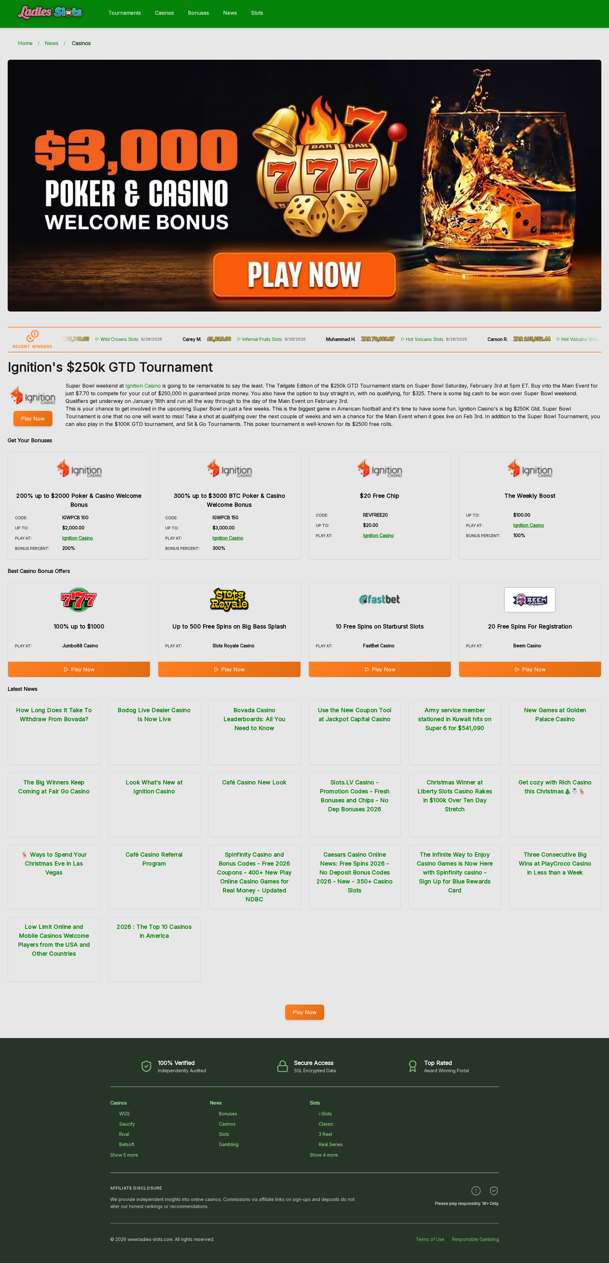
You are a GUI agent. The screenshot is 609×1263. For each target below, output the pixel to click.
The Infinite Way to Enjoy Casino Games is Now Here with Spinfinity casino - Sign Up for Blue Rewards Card (455, 872)
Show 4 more (324, 1155)
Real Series (331, 1144)
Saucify (127, 1124)
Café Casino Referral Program (154, 859)
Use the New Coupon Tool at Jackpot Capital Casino (355, 714)
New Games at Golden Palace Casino (555, 714)
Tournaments (124, 13)
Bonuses (198, 13)
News (230, 13)
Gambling (228, 1144)
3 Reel (325, 1134)
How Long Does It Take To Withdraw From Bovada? (54, 714)
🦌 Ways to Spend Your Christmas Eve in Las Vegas (54, 863)
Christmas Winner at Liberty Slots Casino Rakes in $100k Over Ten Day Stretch (455, 795)
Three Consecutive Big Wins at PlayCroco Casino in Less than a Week (555, 863)
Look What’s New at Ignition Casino (154, 787)
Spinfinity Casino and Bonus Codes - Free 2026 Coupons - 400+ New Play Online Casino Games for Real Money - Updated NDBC (254, 877)
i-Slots (325, 1113)
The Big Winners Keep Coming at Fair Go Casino (54, 787)
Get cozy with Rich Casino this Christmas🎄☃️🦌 (555, 787)
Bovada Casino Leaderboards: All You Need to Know (254, 719)
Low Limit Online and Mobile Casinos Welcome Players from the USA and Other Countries (54, 940)
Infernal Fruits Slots (231, 339)
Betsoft (126, 1144)
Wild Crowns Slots (88, 339)
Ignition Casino (143, 385)
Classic (326, 1124)
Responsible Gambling (475, 1239)
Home (25, 43)
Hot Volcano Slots (393, 339)
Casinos (164, 13)
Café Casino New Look (254, 782)
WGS (124, 1113)
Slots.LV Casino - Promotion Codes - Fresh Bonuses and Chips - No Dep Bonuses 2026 (354, 795)
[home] (53, 23)
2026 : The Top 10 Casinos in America (154, 931)
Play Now (33, 418)
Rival (124, 1134)
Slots (257, 13)
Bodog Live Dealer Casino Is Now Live (154, 714)
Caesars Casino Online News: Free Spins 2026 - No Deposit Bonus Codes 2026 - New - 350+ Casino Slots (354, 872)
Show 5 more (124, 1155)
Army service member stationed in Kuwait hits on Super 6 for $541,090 (454, 719)
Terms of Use (430, 1239)
